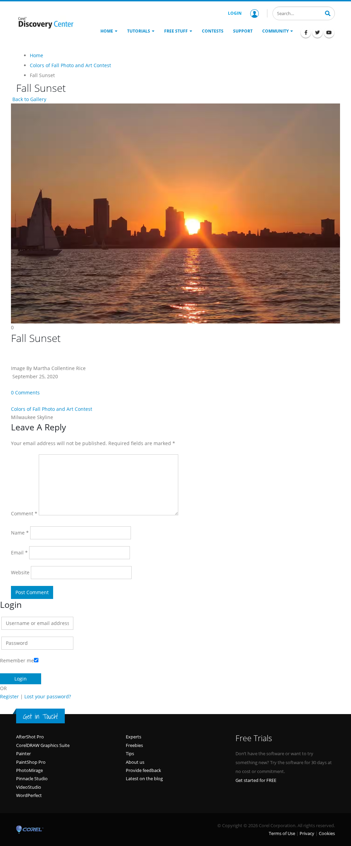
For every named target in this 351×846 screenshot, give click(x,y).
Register (9, 696)
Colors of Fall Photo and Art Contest (51, 409)
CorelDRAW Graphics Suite (43, 745)
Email (19, 552)
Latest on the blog (144, 778)
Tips (130, 753)
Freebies (134, 745)
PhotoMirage (29, 770)
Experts (133, 737)
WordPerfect (29, 795)
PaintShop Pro (31, 762)
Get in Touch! (40, 716)
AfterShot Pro (30, 737)
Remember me (17, 660)
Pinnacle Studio (32, 778)
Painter (23, 753)
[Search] (328, 13)
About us (135, 762)
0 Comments (25, 392)
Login (235, 13)
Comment (24, 513)
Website (20, 572)
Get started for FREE (255, 780)
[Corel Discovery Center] (45, 22)
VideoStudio (28, 787)
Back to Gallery (28, 99)
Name (20, 532)
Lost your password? (47, 696)
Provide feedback (143, 770)
